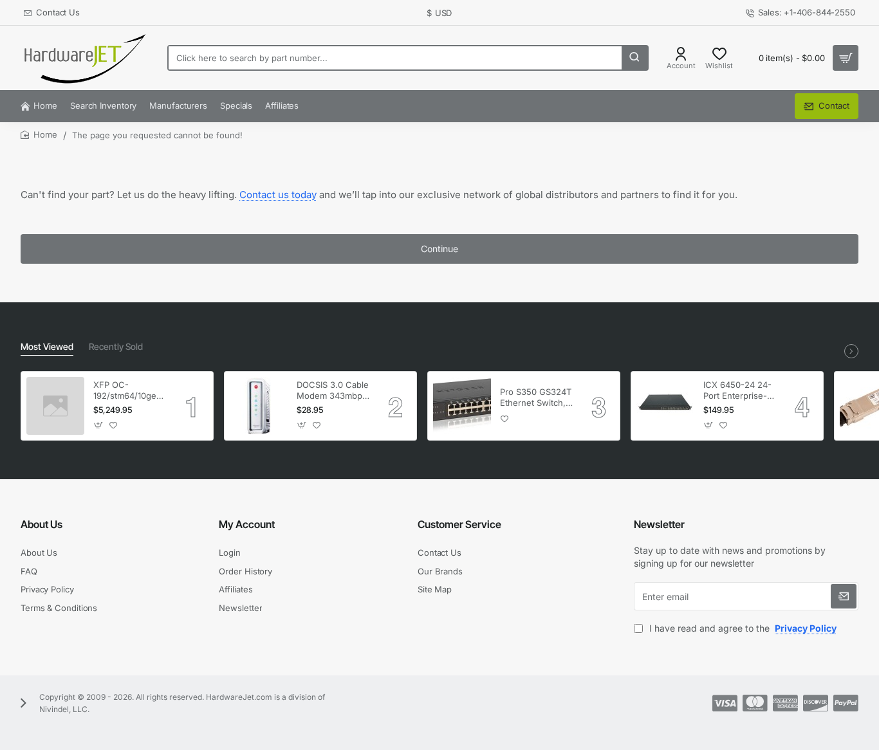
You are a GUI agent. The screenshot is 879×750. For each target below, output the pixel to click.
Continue (439, 248)
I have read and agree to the (742, 628)
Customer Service (459, 524)
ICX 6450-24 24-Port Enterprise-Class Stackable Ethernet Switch (737, 391)
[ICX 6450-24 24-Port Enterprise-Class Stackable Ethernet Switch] (665, 406)
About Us (41, 524)
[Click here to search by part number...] (634, 57)
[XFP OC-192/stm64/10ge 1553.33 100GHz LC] (55, 406)
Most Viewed (47, 346)
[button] (99, 425)
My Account (247, 524)
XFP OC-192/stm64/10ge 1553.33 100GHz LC (125, 391)
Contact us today (278, 194)
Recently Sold (116, 346)
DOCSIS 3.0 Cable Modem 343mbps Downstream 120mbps (333, 391)
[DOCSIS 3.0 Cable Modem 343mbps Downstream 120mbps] (259, 406)
